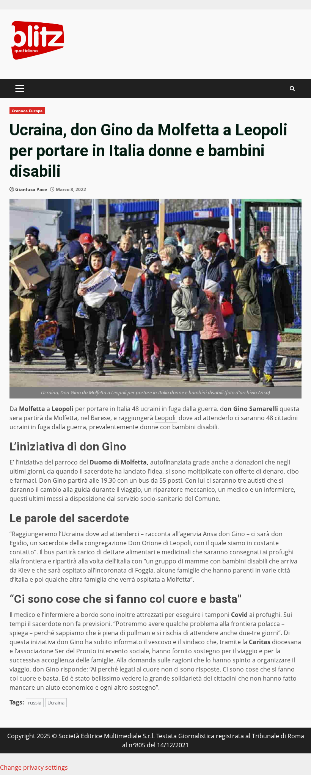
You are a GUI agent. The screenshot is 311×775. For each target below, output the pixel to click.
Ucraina (55, 702)
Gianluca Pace (31, 189)
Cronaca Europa (27, 110)
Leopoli (166, 418)
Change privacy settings (34, 767)
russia (34, 702)
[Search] (292, 88)
